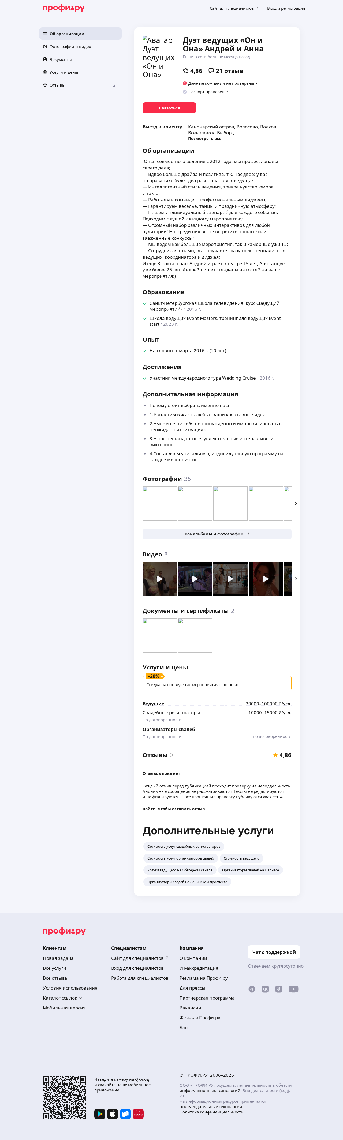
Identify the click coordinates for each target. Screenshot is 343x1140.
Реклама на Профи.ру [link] (204, 978)
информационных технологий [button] (210, 1090)
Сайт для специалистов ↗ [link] (140, 958)
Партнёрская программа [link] (207, 998)
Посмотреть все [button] (204, 138)
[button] (80, 33)
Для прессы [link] (192, 988)
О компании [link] (193, 958)
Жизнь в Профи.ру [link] (200, 1018)
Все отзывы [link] (55, 978)
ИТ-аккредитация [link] (199, 968)
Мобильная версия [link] (64, 1008)
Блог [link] (184, 1027)
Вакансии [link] (190, 1008)
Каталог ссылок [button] (60, 998)
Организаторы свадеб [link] (169, 729)
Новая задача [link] (58, 958)
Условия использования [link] (70, 988)
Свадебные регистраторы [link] (171, 712)
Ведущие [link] (153, 704)
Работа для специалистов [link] (140, 978)
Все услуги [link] (54, 968)
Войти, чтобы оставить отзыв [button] (174, 808)
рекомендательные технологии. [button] (211, 1106)
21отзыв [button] (229, 70)
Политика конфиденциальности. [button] (212, 1112)
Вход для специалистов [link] (137, 968)
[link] (169, 107)
